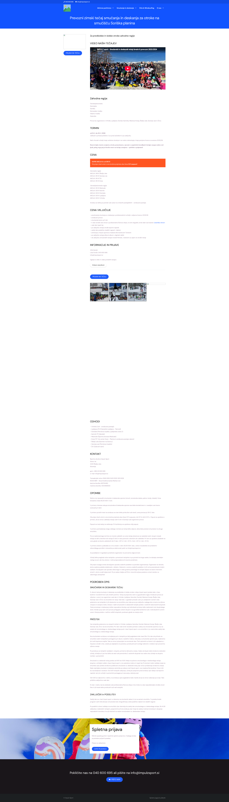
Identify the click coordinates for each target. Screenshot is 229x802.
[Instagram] (160, 1)
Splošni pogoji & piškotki (157, 798)
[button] (113, 8)
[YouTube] (163, 1)
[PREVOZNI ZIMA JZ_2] (137, 350)
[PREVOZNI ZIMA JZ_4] (156, 350)
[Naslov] (67, 8)
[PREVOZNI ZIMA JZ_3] (118, 350)
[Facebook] (157, 1)
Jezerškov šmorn (159, 223)
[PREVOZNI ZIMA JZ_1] (99, 350)
